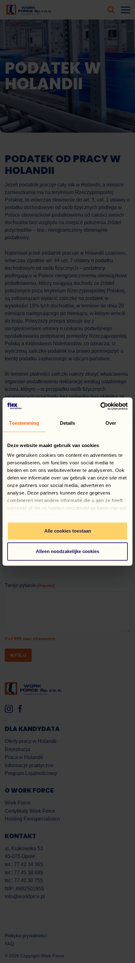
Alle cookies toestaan (67, 531)
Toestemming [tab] (24, 423)
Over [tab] (110, 423)
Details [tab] (67, 423)
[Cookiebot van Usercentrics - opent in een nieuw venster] (100, 406)
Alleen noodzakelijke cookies (67, 551)
